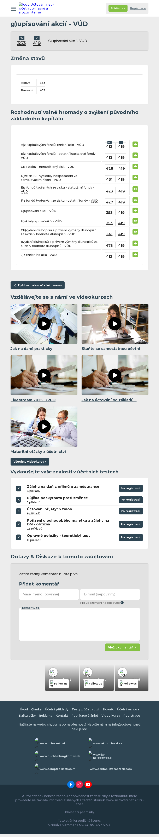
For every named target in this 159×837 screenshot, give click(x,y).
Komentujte (30, 607)
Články (36, 709)
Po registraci (131, 489)
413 (109, 157)
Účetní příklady (56, 709)
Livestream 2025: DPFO (33, 400)
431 (109, 179)
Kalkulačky (27, 715)
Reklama (45, 715)
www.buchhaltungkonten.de (60, 756)
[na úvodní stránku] (37, 8)
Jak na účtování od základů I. (109, 400)
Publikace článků (84, 715)
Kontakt (62, 715)
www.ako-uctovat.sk (107, 743)
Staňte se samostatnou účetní (111, 348)
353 (21, 43)
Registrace (138, 8)
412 (109, 146)
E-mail (99, 594)
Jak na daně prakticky (31, 348)
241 (109, 234)
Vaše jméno (41, 594)
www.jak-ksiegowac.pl (102, 756)
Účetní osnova (128, 709)
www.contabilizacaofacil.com (111, 768)
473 (109, 245)
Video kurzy (110, 715)
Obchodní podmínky (79, 812)
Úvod (24, 709)
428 (109, 168)
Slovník (108, 709)
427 (109, 202)
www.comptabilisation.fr (57, 768)
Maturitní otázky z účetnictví (38, 451)
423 (109, 191)
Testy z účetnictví (85, 709)
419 (37, 43)
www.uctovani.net (52, 743)
